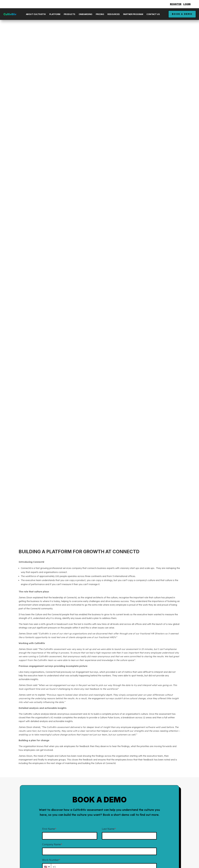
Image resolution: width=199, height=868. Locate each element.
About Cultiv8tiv (36, 14)
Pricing (100, 14)
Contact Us (153, 14)
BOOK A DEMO (182, 14)
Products (69, 14)
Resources (113, 14)
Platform (54, 14)
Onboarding (85, 14)
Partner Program (133, 14)
